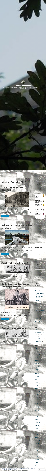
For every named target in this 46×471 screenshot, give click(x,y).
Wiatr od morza (19, 171)
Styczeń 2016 (37, 418)
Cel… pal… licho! (38, 252)
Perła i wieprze (17, 175)
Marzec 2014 (37, 450)
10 (35, 273)
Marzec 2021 (37, 349)
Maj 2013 (36, 465)
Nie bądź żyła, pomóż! (38, 321)
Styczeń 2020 (37, 358)
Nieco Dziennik (38, 301)
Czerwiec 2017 (37, 394)
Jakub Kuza (37, 198)
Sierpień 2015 (37, 425)
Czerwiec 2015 (37, 428)
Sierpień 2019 (37, 364)
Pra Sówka (23, 173)
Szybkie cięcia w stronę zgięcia (14, 173)
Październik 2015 (37, 422)
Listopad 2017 (37, 389)
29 (42, 277)
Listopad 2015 (37, 421)
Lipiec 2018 (36, 378)
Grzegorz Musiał (37, 202)
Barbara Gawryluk (37, 207)
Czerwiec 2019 (37, 366)
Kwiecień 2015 (37, 431)
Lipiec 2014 (36, 444)
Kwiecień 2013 (37, 466)
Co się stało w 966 (38, 213)
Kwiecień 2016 (37, 413)
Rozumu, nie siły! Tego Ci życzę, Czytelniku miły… (39, 260)
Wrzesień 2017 (37, 392)
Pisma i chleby (4, 171)
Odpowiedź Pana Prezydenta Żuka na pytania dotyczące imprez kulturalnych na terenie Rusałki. (40, 307)
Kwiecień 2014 (37, 449)
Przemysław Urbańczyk (38, 214)
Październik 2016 (37, 404)
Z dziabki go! (37, 258)
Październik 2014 (37, 440)
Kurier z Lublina (12, 171)
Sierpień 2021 (37, 348)
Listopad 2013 (37, 456)
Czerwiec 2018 (37, 379)
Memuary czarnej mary (40, 171)
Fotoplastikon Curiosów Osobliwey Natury (38, 329)
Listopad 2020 (37, 352)
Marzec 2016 (37, 415)
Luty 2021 (36, 351)
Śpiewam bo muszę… (38, 341)
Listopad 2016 (37, 403)
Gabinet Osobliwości (23, 86)
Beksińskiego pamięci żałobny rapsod (39, 297)
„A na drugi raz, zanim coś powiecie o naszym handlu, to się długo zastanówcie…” (40, 294)
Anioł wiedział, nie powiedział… (38, 249)
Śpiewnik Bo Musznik (10, 175)
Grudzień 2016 (37, 401)
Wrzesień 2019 (37, 363)
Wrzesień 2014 (37, 441)
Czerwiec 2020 (37, 355)
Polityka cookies (15, 469)
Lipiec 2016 (36, 409)
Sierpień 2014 (37, 443)
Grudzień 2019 (37, 360)
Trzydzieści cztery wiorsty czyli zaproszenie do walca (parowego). (40, 316)
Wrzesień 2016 (37, 406)
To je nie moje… (29, 173)
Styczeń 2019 (37, 372)
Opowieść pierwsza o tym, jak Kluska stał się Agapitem (39, 255)
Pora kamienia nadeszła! (13, 328)
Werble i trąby (4, 173)
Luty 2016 (36, 416)
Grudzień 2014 (37, 437)
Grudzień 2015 (37, 419)
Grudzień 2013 (37, 455)
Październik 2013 (37, 458)
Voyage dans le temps (27, 171)
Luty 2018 (36, 385)
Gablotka (37, 300)
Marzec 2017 (37, 397)
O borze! (42, 173)
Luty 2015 (36, 434)
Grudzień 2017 (37, 388)
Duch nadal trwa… (38, 290)
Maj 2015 (36, 429)
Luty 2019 (36, 370)
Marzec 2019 (37, 369)
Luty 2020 (36, 357)
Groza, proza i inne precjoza (27, 175)
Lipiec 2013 (36, 462)
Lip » (38, 279)
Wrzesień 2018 (37, 376)
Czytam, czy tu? (36, 173)
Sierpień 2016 (37, 407)
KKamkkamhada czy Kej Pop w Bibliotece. (39, 333)
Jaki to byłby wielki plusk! (14, 263)
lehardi (3, 219)
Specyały (42, 175)
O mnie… (25, 177)
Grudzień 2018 (37, 373)
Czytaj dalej (4, 216)
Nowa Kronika (38, 303)
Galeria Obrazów (36, 175)
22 (42, 275)
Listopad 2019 (37, 361)
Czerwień (37, 298)
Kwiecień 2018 (37, 382)
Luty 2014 (36, 452)
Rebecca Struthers (37, 211)
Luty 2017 (36, 398)
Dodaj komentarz (15, 219)
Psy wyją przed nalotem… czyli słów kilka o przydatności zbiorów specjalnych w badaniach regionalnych (40, 312)
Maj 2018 (36, 381)
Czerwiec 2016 (37, 410)
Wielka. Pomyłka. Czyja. (39, 318)
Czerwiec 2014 (37, 446)
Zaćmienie (37, 319)
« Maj (36, 279)
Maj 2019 (36, 367)
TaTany (3, 175)
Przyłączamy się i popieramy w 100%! (39, 338)
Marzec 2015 (37, 432)
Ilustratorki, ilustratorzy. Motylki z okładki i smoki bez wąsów (38, 205)
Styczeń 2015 (37, 435)
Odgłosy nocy (38, 304)
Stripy (33, 171)
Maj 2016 (36, 412)
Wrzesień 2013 (37, 459)
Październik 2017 (37, 391)
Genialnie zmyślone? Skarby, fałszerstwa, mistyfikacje (38, 196)
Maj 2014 (36, 447)
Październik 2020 (37, 354)
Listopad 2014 (37, 438)
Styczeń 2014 (37, 453)
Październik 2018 (37, 375)
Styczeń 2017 (37, 400)
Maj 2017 (36, 395)
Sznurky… (21, 177)
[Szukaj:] (40, 243)
